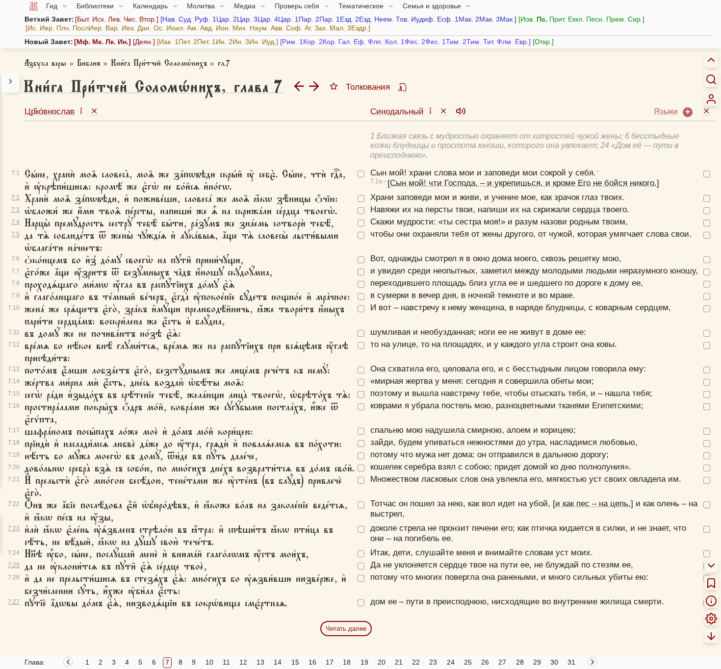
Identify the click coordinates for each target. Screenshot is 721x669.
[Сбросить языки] (706, 110)
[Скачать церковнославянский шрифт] (402, 87)
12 (243, 662)
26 (485, 662)
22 (416, 662)
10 (209, 662)
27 (502, 662)
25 (468, 662)
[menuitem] (711, 99)
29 (537, 662)
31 (571, 662)
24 (451, 662)
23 (433, 662)
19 (364, 662)
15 (295, 662)
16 (312, 662)
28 (520, 662)
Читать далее (346, 628)
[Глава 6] (299, 85)
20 (382, 662)
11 (226, 662)
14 (278, 662)
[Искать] (711, 79)
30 (554, 662)
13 (260, 662)
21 (399, 662)
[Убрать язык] (94, 110)
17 (330, 662)
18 (347, 662)
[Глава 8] (314, 85)
